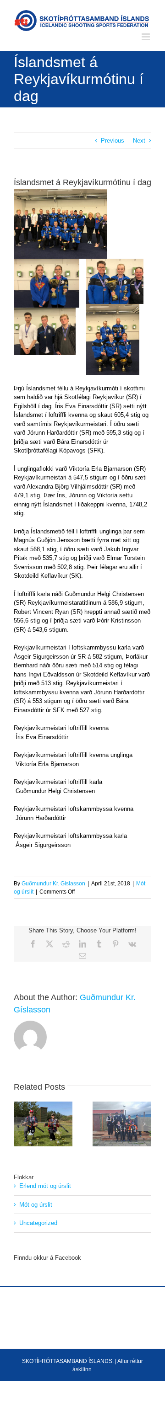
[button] (21, 1124)
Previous (112, 140)
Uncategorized (38, 1222)
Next (139, 140)
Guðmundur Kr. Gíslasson (53, 883)
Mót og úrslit (35, 1204)
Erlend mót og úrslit (45, 1185)
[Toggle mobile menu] (146, 37)
